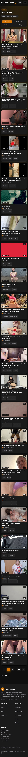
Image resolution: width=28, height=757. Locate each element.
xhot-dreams (6, 155)
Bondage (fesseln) (7, 289)
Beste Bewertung (8, 25)
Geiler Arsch (12, 185)
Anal (4, 51)
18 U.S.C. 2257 (19, 715)
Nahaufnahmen (13, 316)
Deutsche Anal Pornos (7, 731)
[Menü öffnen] (25, 2)
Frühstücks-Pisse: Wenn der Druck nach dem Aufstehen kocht (12, 419)
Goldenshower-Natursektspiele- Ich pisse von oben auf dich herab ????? (13, 602)
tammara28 (6, 552)
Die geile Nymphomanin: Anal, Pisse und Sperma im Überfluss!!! (13, 45)
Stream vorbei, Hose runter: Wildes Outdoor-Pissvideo (12, 629)
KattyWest (5, 394)
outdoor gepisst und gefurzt (10, 550)
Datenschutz (18, 711)
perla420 (5, 235)
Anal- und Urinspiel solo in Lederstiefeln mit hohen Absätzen (12, 391)
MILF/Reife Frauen (7, 158)
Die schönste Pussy (8, 498)
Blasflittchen (6, 578)
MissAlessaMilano (7, 367)
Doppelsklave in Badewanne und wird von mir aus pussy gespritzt (13, 364)
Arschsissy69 (6, 474)
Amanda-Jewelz (7, 75)
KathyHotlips (6, 659)
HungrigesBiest (7, 182)
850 (19, 669)
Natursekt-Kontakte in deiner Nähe (7, 735)
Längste (21, 25)
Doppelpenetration (7, 370)
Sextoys (14, 503)
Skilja (4, 500)
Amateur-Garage (7, 286)
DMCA (17, 719)
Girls (2, 711)
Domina (5, 450)
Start (2, 675)
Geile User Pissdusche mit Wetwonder (13, 126)
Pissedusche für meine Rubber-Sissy (13, 445)
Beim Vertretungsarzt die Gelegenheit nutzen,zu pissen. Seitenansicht (13, 179)
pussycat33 (6, 527)
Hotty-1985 (6, 422)
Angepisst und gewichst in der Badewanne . (11, 524)
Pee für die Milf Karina (8, 284)
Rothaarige (11, 662)
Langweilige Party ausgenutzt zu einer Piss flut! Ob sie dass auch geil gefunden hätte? (13, 73)
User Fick (11, 131)
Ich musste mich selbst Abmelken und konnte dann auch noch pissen (13, 471)
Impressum (18, 707)
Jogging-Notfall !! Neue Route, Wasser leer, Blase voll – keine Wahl (13, 310)
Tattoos (15, 158)
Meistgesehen (19, 21)
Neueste (7, 21)
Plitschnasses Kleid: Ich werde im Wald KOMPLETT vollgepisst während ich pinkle (14, 100)
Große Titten (11, 530)
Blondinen (5, 78)
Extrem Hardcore (11, 51)
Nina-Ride (5, 128)
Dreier (4, 343)
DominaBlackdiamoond (8, 447)
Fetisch (11, 78)
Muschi (4, 555)
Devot (4, 211)
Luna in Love (6, 103)
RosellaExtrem (6, 340)
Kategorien (4, 715)
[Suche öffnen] (20, 2)
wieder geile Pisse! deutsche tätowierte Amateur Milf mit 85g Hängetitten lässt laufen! (11, 152)
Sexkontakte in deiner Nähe (7, 740)
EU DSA (17, 723)
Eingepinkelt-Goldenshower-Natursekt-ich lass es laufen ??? (11, 232)
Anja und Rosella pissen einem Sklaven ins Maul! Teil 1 (13, 337)
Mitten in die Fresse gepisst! (10, 258)
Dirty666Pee (6, 208)
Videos (3, 707)
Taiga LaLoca (6, 313)
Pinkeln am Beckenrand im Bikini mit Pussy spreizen (13, 656)
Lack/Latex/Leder (11, 397)
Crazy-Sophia (6, 48)
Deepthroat (5, 316)
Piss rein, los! (6, 206)
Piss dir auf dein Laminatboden (11, 576)
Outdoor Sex (12, 106)
